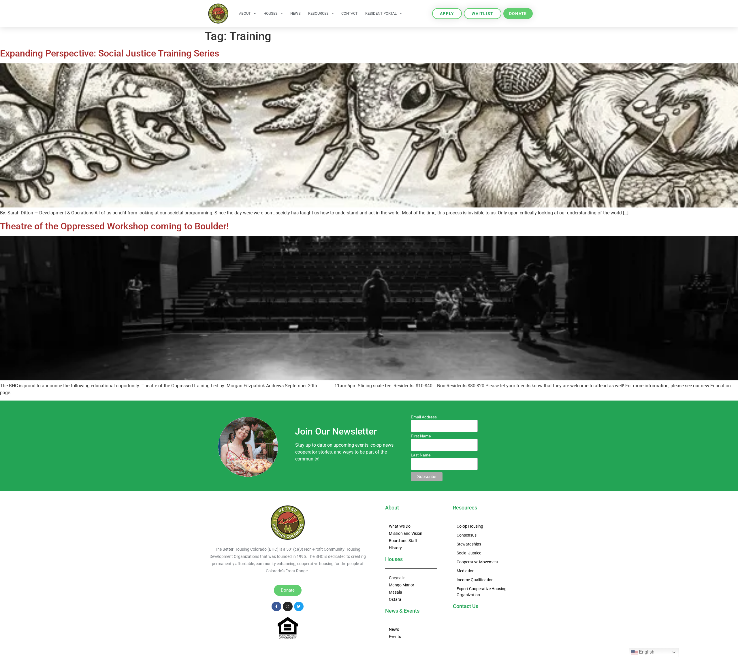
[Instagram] (288, 606)
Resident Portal (381, 13)
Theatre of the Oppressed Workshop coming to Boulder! (114, 226)
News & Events (402, 611)
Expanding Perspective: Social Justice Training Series (109, 53)
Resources (318, 13)
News (295, 13)
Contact (349, 13)
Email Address (424, 417)
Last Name (421, 455)
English (646, 652)
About (245, 13)
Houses (270, 13)
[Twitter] (299, 606)
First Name (421, 436)
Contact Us (465, 606)
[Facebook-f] (276, 606)
